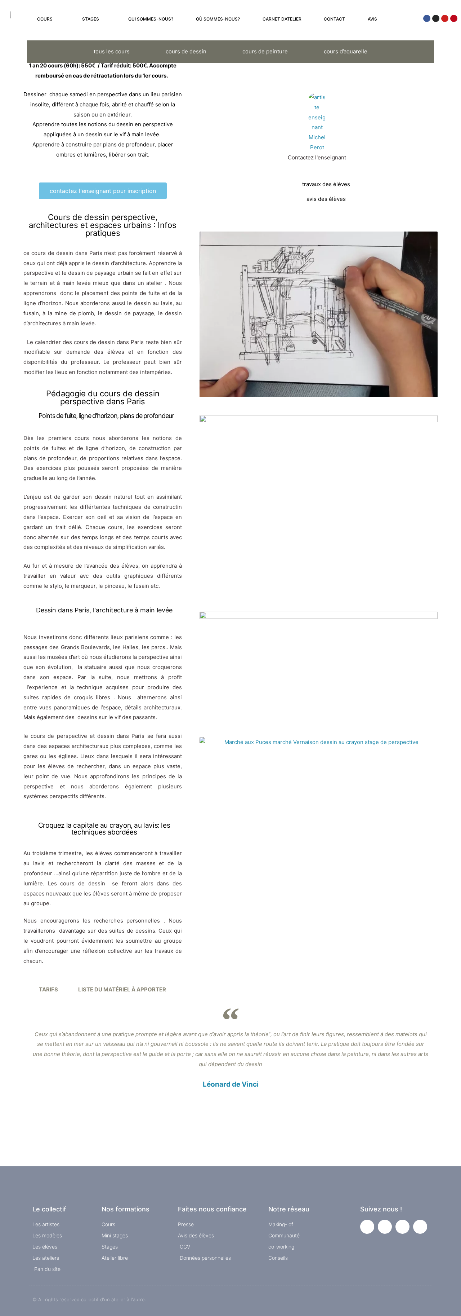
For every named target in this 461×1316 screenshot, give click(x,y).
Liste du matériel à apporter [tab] (122, 989)
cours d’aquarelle (345, 51)
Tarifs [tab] (48, 989)
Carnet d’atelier (282, 19)
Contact (334, 19)
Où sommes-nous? (218, 19)
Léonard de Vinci (231, 1084)
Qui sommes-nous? (150, 19)
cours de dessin (186, 51)
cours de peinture (265, 51)
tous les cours (112, 51)
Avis (372, 19)
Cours (45, 19)
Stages (90, 19)
